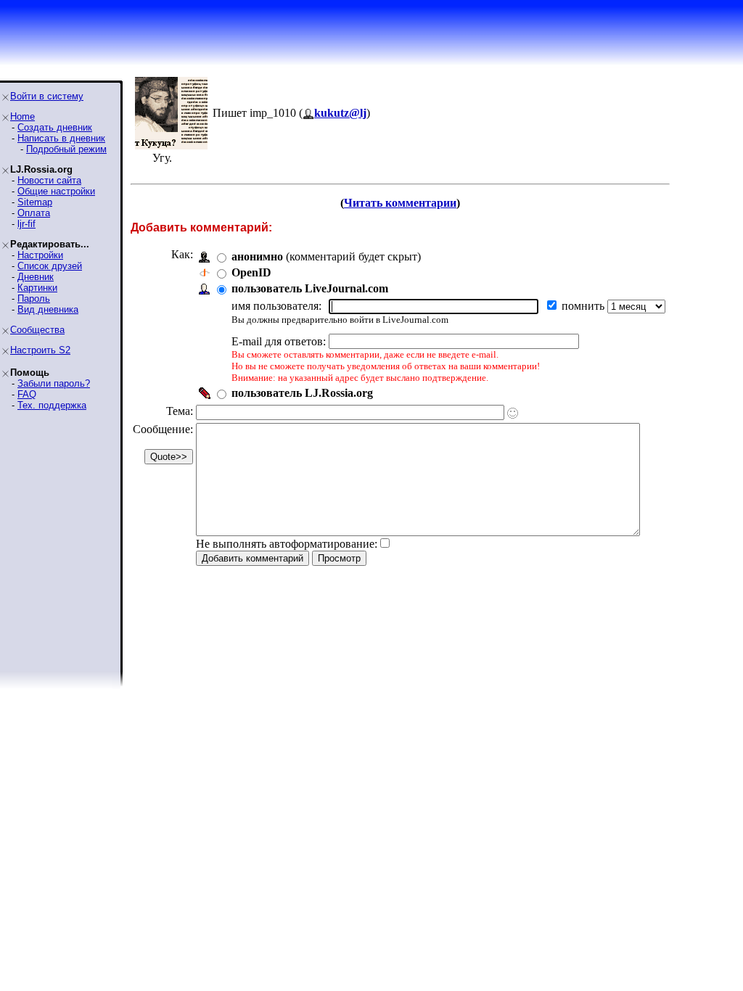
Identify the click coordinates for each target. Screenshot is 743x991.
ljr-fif (26, 223)
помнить (584, 306)
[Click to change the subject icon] (512, 413)
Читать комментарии (400, 203)
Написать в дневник (61, 138)
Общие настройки (56, 191)
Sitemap (34, 202)
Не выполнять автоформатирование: (286, 544)
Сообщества (37, 329)
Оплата (33, 212)
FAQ (26, 394)
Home (22, 116)
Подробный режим (66, 149)
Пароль (33, 298)
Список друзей (49, 265)
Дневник (35, 276)
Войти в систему (46, 96)
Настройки (40, 255)
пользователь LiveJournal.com (309, 288)
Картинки (37, 287)
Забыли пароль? (53, 383)
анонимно (257, 256)
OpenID (251, 272)
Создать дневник (54, 127)
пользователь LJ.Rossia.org (302, 393)
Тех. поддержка (51, 405)
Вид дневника (47, 309)
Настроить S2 (40, 350)
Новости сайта (49, 180)
